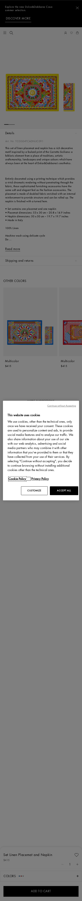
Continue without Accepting (61, 406)
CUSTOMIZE (34, 490)
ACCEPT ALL (64, 490)
